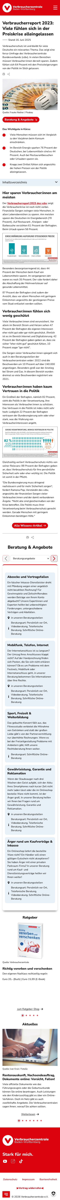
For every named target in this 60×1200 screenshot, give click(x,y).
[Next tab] (54, 558)
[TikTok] (21, 1161)
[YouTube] (5, 1161)
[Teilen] (8, 74)
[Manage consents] (53, 1193)
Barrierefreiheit (48, 1179)
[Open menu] (6, 1194)
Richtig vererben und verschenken (27, 969)
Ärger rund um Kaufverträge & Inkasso (29, 844)
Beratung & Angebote (19, 119)
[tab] (22, 1015)
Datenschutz (10, 1179)
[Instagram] (13, 1161)
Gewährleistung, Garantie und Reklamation (29, 771)
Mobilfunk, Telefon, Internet (27, 645)
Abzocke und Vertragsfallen (28, 577)
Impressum (28, 1179)
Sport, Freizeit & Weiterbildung (19, 715)
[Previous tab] (5, 558)
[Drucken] (3, 74)
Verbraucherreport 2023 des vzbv (27, 203)
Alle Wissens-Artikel (28, 525)
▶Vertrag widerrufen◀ (30, 1188)
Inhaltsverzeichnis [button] (14, 182)
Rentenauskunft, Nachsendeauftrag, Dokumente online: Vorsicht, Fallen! (28, 1077)
